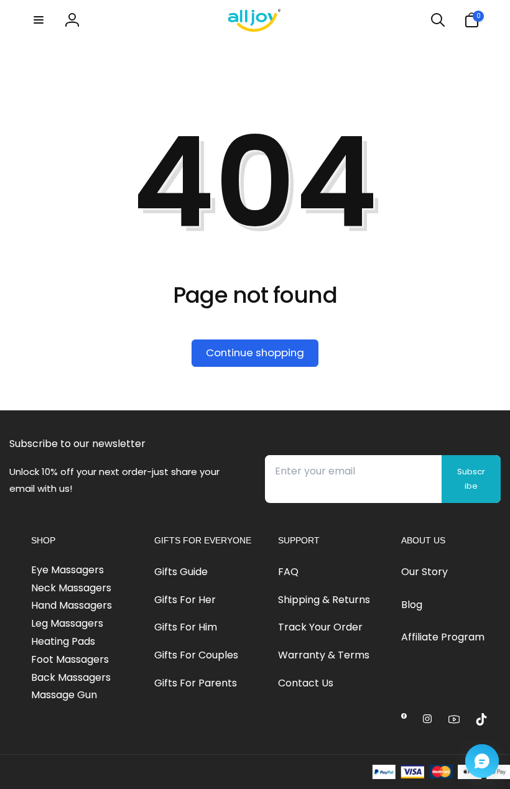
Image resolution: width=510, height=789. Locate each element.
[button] (38, 20)
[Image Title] (404, 716)
